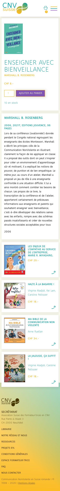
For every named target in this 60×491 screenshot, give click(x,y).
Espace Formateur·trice (15, 460)
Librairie (6, 429)
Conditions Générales (14, 454)
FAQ (3, 467)
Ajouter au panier (30, 93)
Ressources (8, 442)
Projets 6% (7, 448)
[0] (46, 9)
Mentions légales (26, 483)
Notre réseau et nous (14, 435)
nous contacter (11, 473)
